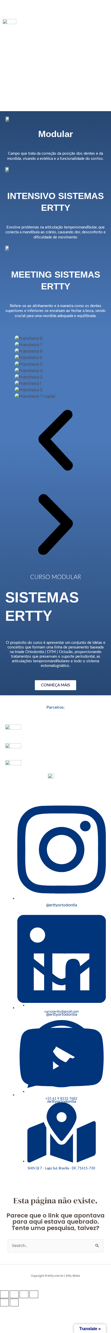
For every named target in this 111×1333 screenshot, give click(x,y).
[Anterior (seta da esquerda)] (4, 1302)
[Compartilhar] (24, 1294)
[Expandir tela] (14, 1294)
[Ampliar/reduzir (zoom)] (4, 1294)
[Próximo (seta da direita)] (14, 1302)
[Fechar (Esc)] (33, 1294)
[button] (55, 8)
